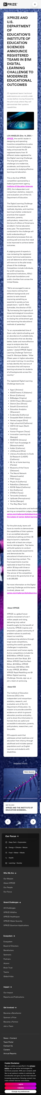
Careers (6, 1050)
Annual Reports (9, 1053)
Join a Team (8, 1026)
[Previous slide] (8, 822)
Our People (8, 887)
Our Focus (7, 892)
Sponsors (7, 955)
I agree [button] (20, 1084)
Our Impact (8, 993)
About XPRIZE (9, 883)
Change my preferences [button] (20, 1091)
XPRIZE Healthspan (11, 917)
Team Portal (8, 1042)
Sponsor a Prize (9, 1017)
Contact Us (8, 1046)
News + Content (10, 1038)
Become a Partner (10, 1022)
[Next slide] (33, 822)
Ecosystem (7, 942)
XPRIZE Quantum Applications (16, 925)
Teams (6, 972)
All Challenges (9, 908)
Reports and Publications (13, 997)
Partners (6, 959)
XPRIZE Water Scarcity (12, 921)
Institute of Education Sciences (20, 186)
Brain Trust (7, 968)
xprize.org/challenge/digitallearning (22, 593)
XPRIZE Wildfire (10, 912)
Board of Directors (10, 946)
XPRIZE (10, 139)
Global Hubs (8, 976)
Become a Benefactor (12, 1013)
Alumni (6, 963)
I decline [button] (20, 1088)
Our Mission (8, 879)
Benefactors (8, 950)
